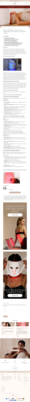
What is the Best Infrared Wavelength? (11, 40)
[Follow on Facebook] (1, 393)
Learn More (18, 0)
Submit (5, 316)
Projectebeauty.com (6, 185)
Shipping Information (26, 377)
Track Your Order (26, 378)
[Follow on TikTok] (11, 393)
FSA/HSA (19, 376)
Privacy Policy (20, 304)
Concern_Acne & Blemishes (11, 28)
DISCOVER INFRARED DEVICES (15, 192)
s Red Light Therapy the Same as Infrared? (11, 39)
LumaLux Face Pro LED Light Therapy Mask (11, 41)
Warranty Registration (26, 380)
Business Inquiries (20, 380)
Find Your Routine (15, 350)
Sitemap (15, 377)
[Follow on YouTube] (9, 393)
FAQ (24, 382)
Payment (25, 376)
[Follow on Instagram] (5, 393)
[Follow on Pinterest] (7, 393)
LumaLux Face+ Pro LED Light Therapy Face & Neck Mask (14, 42)
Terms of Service (3, 389)
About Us (15, 376)
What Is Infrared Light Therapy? (10, 38)
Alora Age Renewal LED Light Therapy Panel (12, 45)
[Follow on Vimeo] (13, 393)
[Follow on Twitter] (3, 393)
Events (14, 378)
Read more (3, 333)
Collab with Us (19, 378)
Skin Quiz (19, 377)
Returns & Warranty (26, 381)
